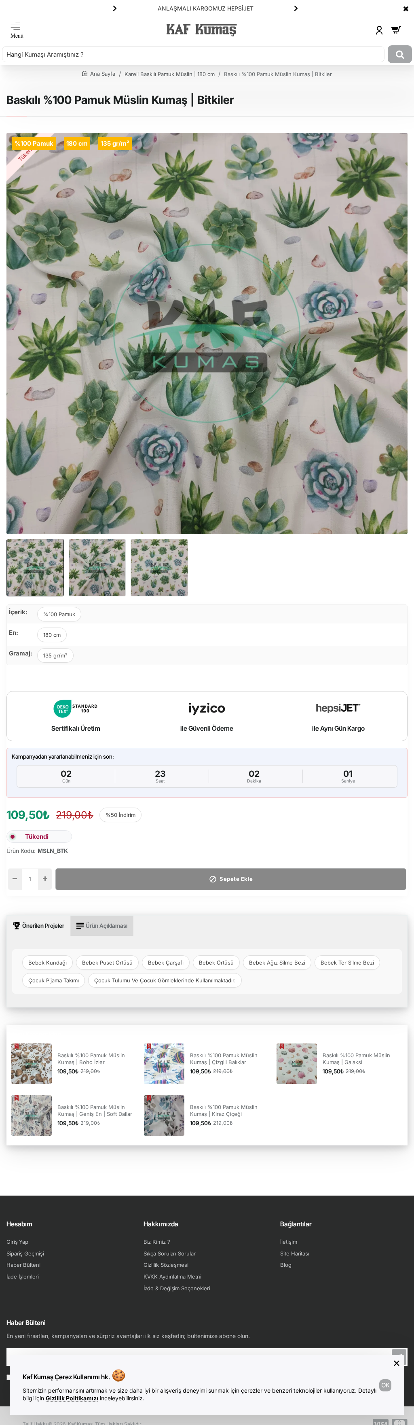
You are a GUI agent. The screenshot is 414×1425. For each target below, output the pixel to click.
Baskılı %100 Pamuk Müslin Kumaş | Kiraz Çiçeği (224, 1110)
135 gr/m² (55, 655)
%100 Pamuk (59, 614)
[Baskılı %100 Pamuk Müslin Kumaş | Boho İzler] (31, 1063)
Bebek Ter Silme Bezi (347, 962)
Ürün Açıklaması (106, 925)
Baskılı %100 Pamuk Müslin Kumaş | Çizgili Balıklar (224, 1058)
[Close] (406, 8)
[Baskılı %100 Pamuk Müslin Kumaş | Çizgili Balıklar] (164, 1063)
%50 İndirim (120, 815)
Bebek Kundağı (47, 962)
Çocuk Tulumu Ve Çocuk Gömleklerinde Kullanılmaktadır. (165, 980)
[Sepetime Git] (396, 30)
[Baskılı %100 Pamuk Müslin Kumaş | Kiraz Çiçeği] (164, 1115)
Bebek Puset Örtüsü (107, 962)
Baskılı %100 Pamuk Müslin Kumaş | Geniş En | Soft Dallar (94, 1110)
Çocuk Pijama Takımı (53, 980)
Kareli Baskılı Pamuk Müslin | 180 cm (170, 74)
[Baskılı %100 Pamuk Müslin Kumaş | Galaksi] (297, 1063)
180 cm (52, 635)
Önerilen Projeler (43, 925)
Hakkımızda (161, 1224)
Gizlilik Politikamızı (72, 1398)
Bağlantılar (296, 1224)
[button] (115, 8)
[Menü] (17, 30)
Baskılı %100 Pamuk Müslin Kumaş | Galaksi (356, 1058)
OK (385, 1385)
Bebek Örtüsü (216, 962)
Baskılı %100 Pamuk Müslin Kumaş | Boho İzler (91, 1058)
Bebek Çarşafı (166, 962)
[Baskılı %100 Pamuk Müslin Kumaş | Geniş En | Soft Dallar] (31, 1115)
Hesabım (19, 1224)
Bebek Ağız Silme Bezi (277, 962)
